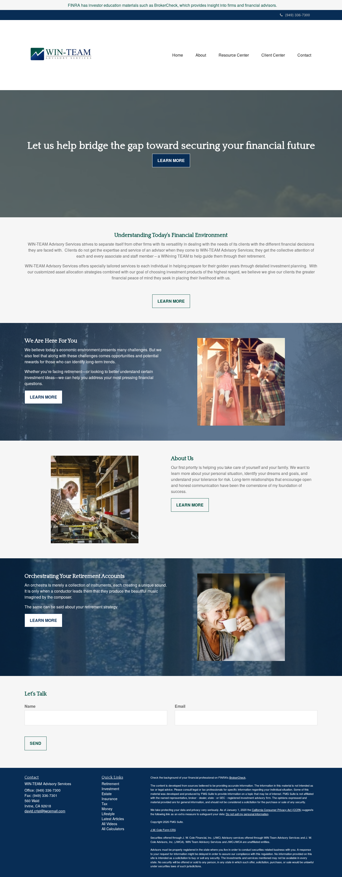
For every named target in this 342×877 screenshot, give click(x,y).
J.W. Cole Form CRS (163, 830)
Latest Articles (113, 818)
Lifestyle (108, 813)
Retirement (110, 783)
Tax (104, 803)
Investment (110, 788)
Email (180, 706)
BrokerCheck (237, 777)
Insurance (109, 798)
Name (30, 706)
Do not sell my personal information (247, 814)
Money (107, 808)
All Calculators (113, 828)
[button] (200, 55)
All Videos (109, 823)
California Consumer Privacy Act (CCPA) (276, 810)
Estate (107, 793)
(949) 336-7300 (297, 14)
